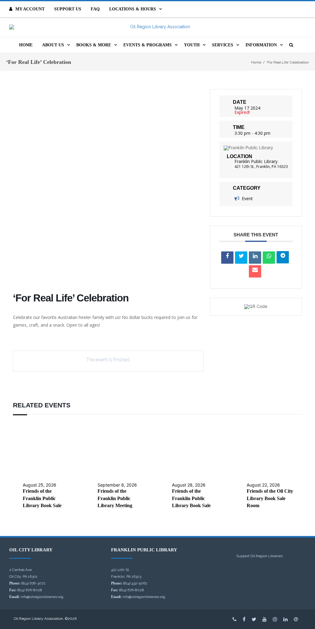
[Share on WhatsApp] (269, 257)
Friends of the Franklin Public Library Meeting (115, 498)
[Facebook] (244, 619)
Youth (192, 45)
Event (247, 198)
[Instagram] (275, 619)
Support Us (67, 9)
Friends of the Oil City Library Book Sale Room (270, 498)
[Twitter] (254, 619)
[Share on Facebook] (227, 257)
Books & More (93, 45)
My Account (30, 9)
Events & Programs (147, 45)
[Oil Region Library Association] (157, 27)
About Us (53, 45)
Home (26, 45)
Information (261, 45)
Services (222, 45)
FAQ (95, 9)
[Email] (255, 271)
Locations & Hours (132, 9)
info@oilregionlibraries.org (42, 597)
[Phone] (234, 619)
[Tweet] (241, 257)
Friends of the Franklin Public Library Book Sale (42, 498)
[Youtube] (264, 619)
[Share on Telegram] (283, 257)
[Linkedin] (255, 257)
